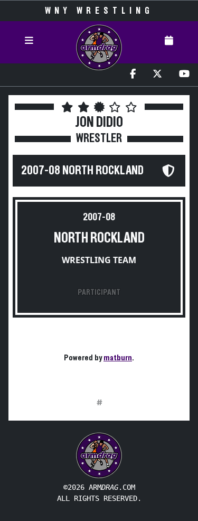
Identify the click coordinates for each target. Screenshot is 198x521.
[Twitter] (157, 74)
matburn (117, 357)
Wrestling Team (99, 260)
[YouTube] (184, 74)
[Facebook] (132, 74)
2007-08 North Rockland (82, 170)
